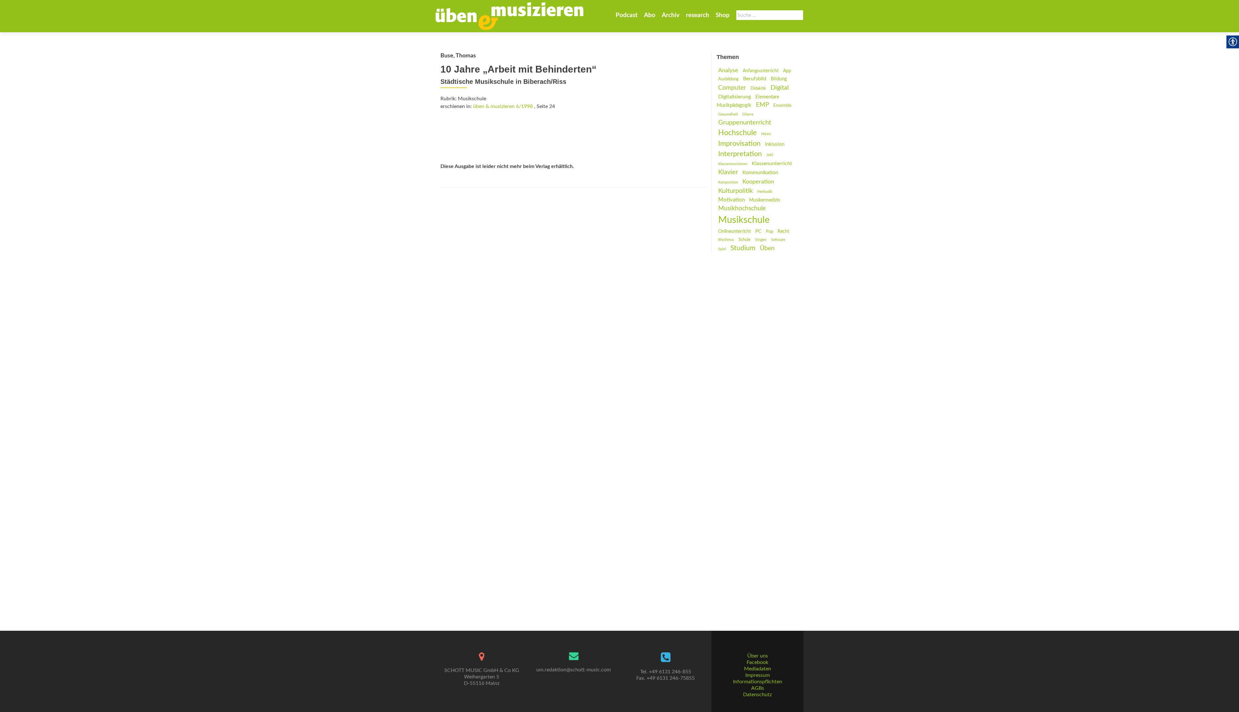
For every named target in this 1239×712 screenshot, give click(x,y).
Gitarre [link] (747, 114)
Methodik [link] (764, 191)
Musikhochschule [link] (742, 208)
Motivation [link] (731, 200)
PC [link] (758, 231)
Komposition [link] (728, 182)
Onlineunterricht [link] (734, 231)
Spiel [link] (722, 249)
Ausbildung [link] (728, 79)
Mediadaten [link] (757, 668)
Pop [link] (769, 231)
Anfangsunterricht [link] (761, 70)
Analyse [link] (728, 70)
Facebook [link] (757, 662)
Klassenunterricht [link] (772, 163)
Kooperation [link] (758, 182)
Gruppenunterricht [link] (744, 122)
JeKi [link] (769, 155)
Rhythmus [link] (726, 240)
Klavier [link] (728, 172)
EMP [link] (762, 105)
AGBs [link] (757, 688)
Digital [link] (780, 87)
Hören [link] (766, 134)
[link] (509, 16)
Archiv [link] (671, 15)
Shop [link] (723, 15)
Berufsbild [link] (754, 78)
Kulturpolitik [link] (735, 191)
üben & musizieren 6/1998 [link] (503, 106)
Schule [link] (744, 239)
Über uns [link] (757, 655)
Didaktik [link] (758, 88)
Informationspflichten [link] (757, 681)
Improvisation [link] (739, 143)
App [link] (787, 71)
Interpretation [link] (740, 154)
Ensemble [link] (782, 106)
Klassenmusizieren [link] (732, 164)
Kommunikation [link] (760, 172)
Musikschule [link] (744, 220)
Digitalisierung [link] (734, 96)
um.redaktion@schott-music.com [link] (573, 669)
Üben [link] (767, 248)
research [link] (697, 15)
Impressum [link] (757, 675)
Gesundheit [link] (728, 114)
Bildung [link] (779, 78)
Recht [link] (783, 231)
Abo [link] (649, 15)
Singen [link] (761, 240)
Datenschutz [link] (757, 694)
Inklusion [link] (774, 144)
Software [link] (778, 240)
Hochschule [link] (737, 133)
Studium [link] (742, 248)
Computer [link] (732, 88)
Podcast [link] (627, 15)
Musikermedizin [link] (764, 200)
